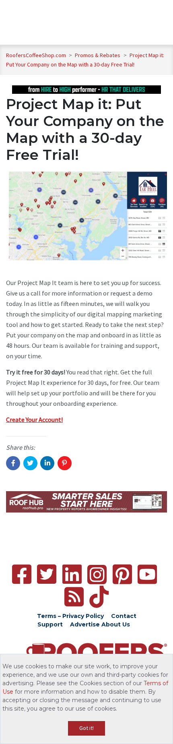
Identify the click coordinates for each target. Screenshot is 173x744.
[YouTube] (147, 574)
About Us (115, 624)
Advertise (85, 624)
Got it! (86, 728)
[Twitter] (46, 574)
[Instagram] (97, 574)
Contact (123, 616)
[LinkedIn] (72, 574)
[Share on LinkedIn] (47, 463)
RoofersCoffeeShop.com (36, 55)
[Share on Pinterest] (65, 463)
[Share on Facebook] (13, 463)
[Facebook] (21, 574)
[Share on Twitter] (30, 463)
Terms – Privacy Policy (70, 616)
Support (50, 624)
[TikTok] (99, 597)
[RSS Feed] (74, 597)
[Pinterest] (122, 574)
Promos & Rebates (98, 55)
